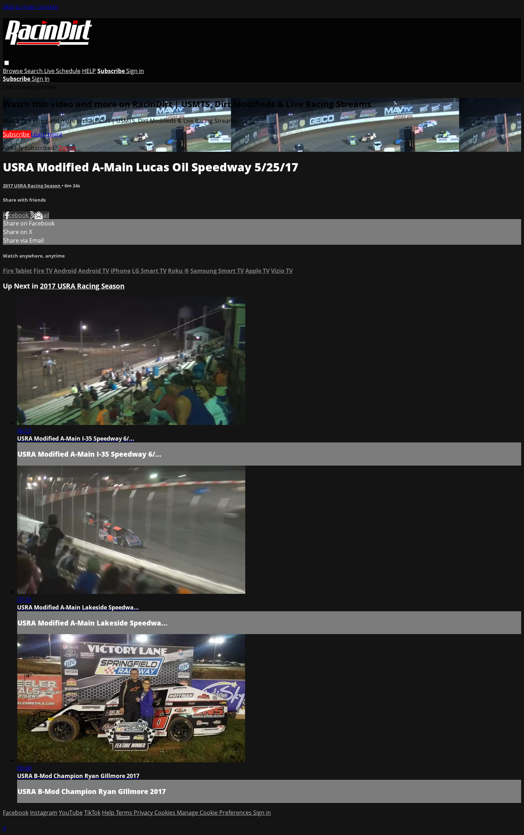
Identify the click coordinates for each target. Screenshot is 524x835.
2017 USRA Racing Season (32, 185)
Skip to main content (30, 7)
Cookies (165, 812)
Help (109, 812)
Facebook (16, 215)
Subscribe (17, 134)
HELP (89, 71)
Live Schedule (62, 71)
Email (42, 215)
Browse (13, 71)
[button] (6, 63)
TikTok (92, 812)
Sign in (135, 71)
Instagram (43, 812)
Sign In (41, 79)
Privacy (144, 812)
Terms (125, 812)
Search (34, 71)
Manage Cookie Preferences (215, 812)
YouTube (71, 812)
